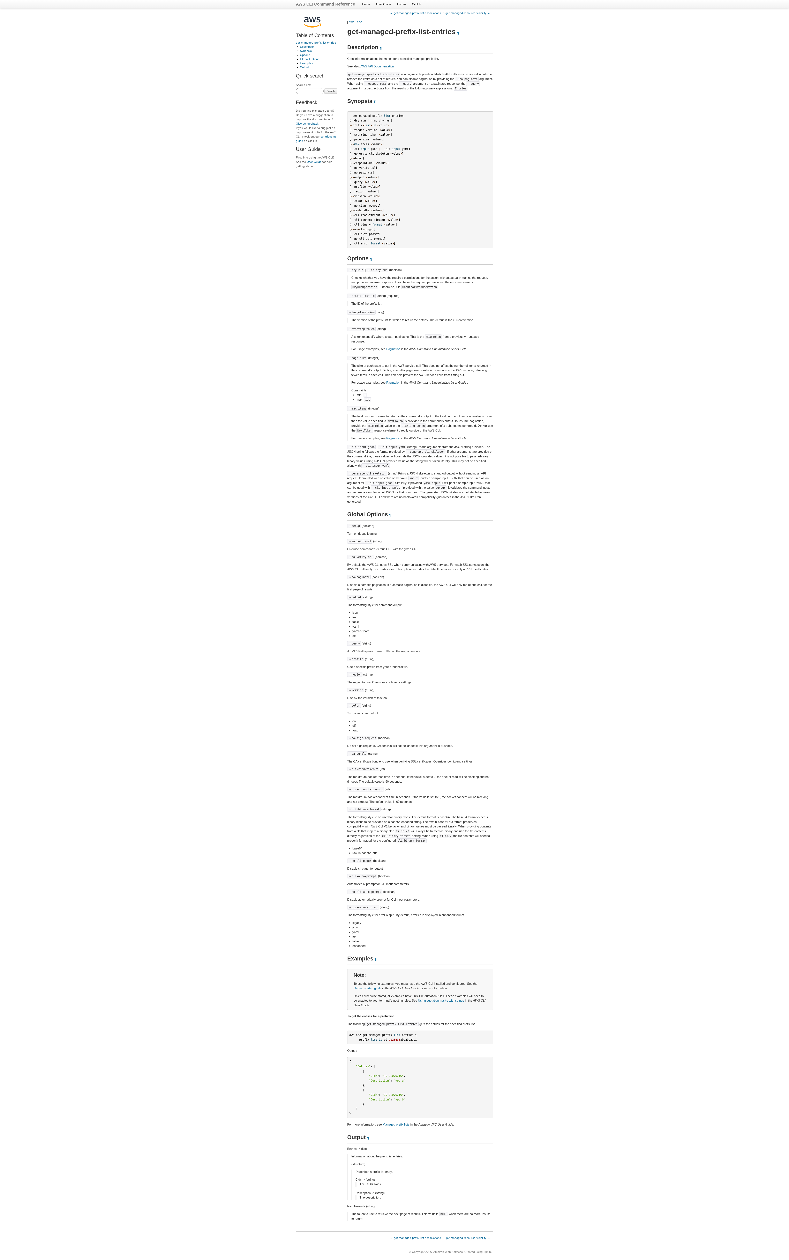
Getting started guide (367, 988)
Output (304, 67)
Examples (306, 63)
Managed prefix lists (396, 1124)
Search (331, 91)
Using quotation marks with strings (441, 1000)
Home (366, 4)
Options (305, 55)
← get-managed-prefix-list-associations (415, 13)
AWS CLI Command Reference (325, 4)
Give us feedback (307, 123)
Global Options (309, 59)
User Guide (383, 4)
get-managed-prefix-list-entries (316, 42)
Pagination (393, 349)
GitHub (416, 4)
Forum (401, 4)
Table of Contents (315, 35)
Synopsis (306, 50)
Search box (303, 85)
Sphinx (487, 1251)
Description (307, 46)
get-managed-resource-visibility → (467, 13)
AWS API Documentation (377, 66)
